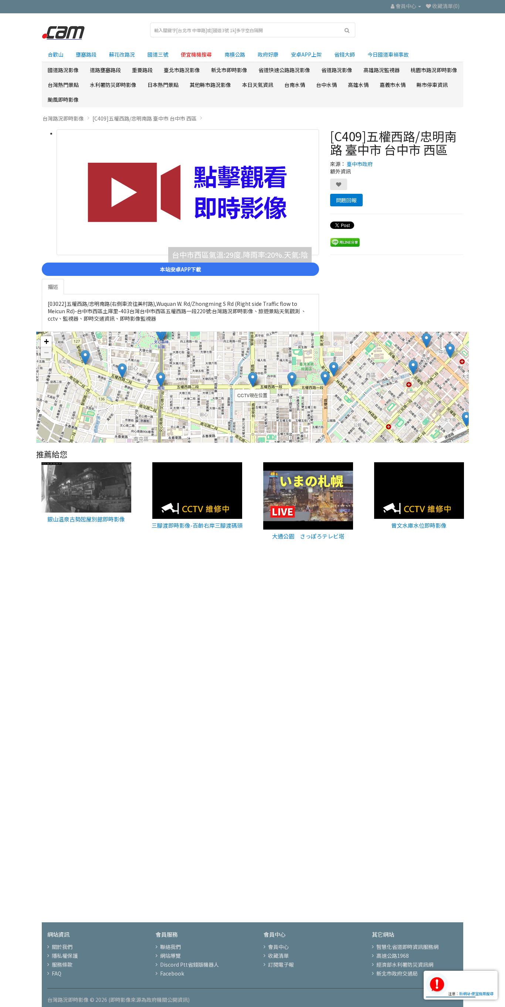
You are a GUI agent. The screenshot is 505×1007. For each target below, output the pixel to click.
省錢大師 (344, 54)
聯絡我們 (170, 946)
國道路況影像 (63, 70)
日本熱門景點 (163, 84)
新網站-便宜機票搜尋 (476, 993)
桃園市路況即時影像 (434, 70)
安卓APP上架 (306, 54)
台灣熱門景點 (63, 84)
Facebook (172, 973)
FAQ (56, 973)
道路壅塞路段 (105, 70)
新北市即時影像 (229, 70)
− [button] (46, 352)
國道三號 (158, 54)
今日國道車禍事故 (388, 54)
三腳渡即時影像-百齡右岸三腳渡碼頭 (197, 525)
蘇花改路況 (122, 54)
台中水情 (326, 84)
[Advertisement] (252, 673)
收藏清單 (278, 955)
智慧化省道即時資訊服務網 (407, 946)
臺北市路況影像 (182, 70)
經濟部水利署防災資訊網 (404, 964)
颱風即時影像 (63, 99)
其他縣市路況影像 (210, 84)
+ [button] (46, 341)
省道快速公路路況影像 (284, 70)
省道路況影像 (336, 70)
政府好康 (268, 54)
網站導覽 (170, 955)
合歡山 (55, 54)
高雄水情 (358, 84)
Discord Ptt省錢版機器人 (189, 964)
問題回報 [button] (346, 200)
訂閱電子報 (281, 964)
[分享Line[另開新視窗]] (345, 241)
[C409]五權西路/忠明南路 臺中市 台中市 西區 (144, 118)
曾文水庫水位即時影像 (419, 525)
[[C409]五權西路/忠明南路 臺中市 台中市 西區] (188, 192)
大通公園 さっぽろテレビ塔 (308, 536)
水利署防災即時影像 (113, 84)
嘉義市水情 (393, 84)
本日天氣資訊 (257, 84)
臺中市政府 (360, 164)
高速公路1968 (392, 955)
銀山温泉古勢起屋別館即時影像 (86, 519)
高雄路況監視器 (381, 70)
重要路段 (142, 70)
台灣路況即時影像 (63, 118)
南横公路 (234, 54)
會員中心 (278, 946)
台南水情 (294, 84)
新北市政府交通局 (397, 973)
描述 (53, 286)
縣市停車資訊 (432, 84)
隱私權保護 (65, 955)
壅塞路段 (86, 54)
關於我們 (62, 946)
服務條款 (62, 964)
